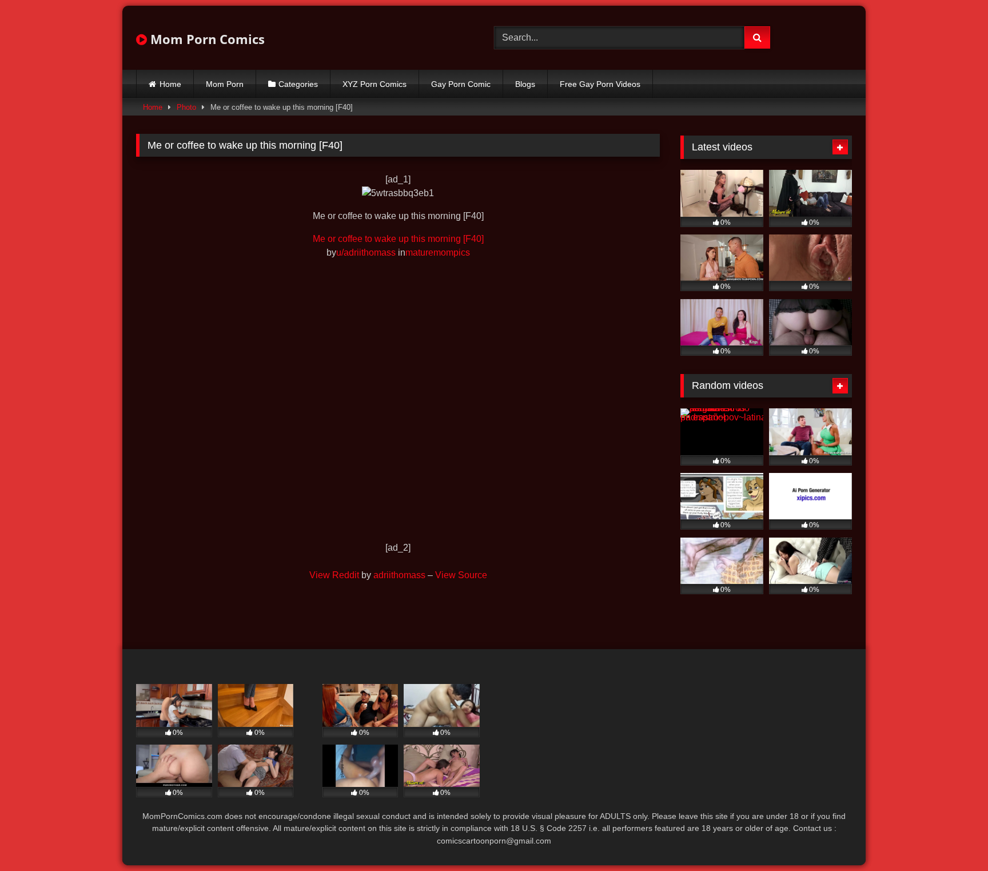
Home (170, 84)
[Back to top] (952, 837)
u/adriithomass (366, 252)
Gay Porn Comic (461, 84)
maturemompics (437, 252)
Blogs (525, 84)
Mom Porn (225, 84)
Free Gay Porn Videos (600, 84)
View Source (461, 575)
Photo (186, 107)
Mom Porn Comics (206, 38)
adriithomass (399, 575)
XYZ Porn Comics (374, 84)
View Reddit (334, 575)
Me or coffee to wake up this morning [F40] (398, 239)
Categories (298, 84)
